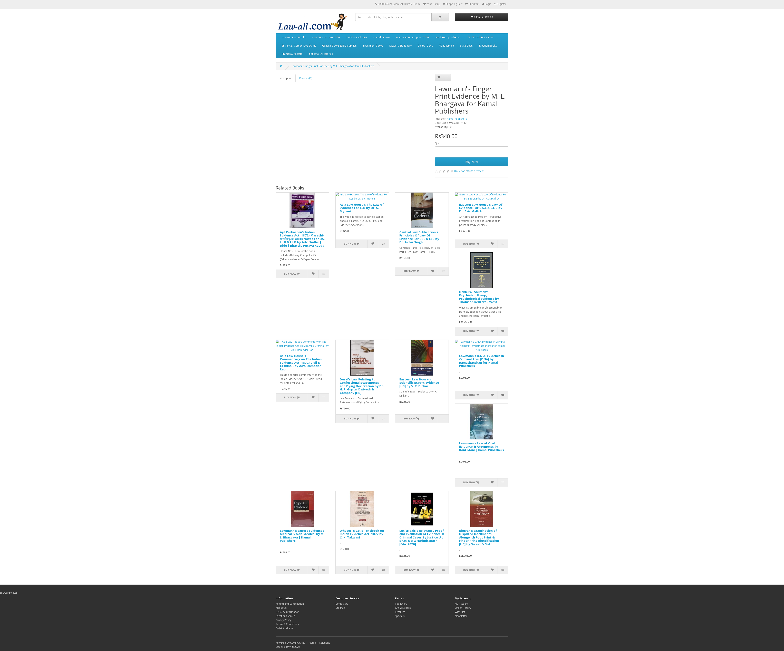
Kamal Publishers (457, 118)
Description (285, 78)
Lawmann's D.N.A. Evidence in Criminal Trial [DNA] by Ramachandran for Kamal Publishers (481, 361)
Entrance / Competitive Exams (299, 45)
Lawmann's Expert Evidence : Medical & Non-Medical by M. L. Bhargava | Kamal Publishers (302, 535)
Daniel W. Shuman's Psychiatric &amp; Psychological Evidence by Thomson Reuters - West (479, 297)
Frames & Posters (292, 54)
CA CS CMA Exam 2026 (480, 37)
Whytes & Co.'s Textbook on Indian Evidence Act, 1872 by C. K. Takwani (362, 533)
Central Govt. (425, 45)
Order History (463, 608)
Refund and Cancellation (290, 603)
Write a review (475, 171)
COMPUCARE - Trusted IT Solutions (310, 642)
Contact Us (341, 603)
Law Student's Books (294, 37)
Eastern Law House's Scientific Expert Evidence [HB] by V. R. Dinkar (419, 382)
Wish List (460, 612)
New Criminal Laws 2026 (326, 37)
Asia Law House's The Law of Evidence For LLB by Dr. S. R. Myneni (362, 207)
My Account (461, 603)
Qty (437, 143)
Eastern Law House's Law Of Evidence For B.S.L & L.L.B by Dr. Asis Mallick (480, 207)
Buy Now (471, 161)
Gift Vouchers (403, 608)
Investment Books (373, 45)
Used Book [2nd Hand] (448, 37)
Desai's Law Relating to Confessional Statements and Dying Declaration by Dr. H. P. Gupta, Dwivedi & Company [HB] (362, 386)
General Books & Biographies (339, 45)
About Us (281, 608)
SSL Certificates (8, 592)
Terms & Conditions (287, 624)
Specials (399, 616)
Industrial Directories (320, 54)
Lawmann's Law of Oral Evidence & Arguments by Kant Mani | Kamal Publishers (481, 446)
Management (446, 45)
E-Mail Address (284, 628)
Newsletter (461, 616)
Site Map (340, 608)
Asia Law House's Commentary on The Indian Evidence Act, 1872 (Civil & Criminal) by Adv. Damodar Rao (301, 362)
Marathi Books (381, 37)
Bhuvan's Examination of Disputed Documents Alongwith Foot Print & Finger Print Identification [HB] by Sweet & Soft (479, 537)
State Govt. (466, 45)
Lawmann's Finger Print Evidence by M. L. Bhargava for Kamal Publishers (333, 66)
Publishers (401, 603)
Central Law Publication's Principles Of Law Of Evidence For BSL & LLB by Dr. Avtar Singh (419, 237)
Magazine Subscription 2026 (412, 37)
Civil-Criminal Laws (356, 37)
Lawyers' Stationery (400, 45)
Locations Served (285, 616)
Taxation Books (488, 45)
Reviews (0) (305, 78)
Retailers (400, 612)
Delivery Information (287, 612)
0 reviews (459, 171)
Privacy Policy (283, 620)
